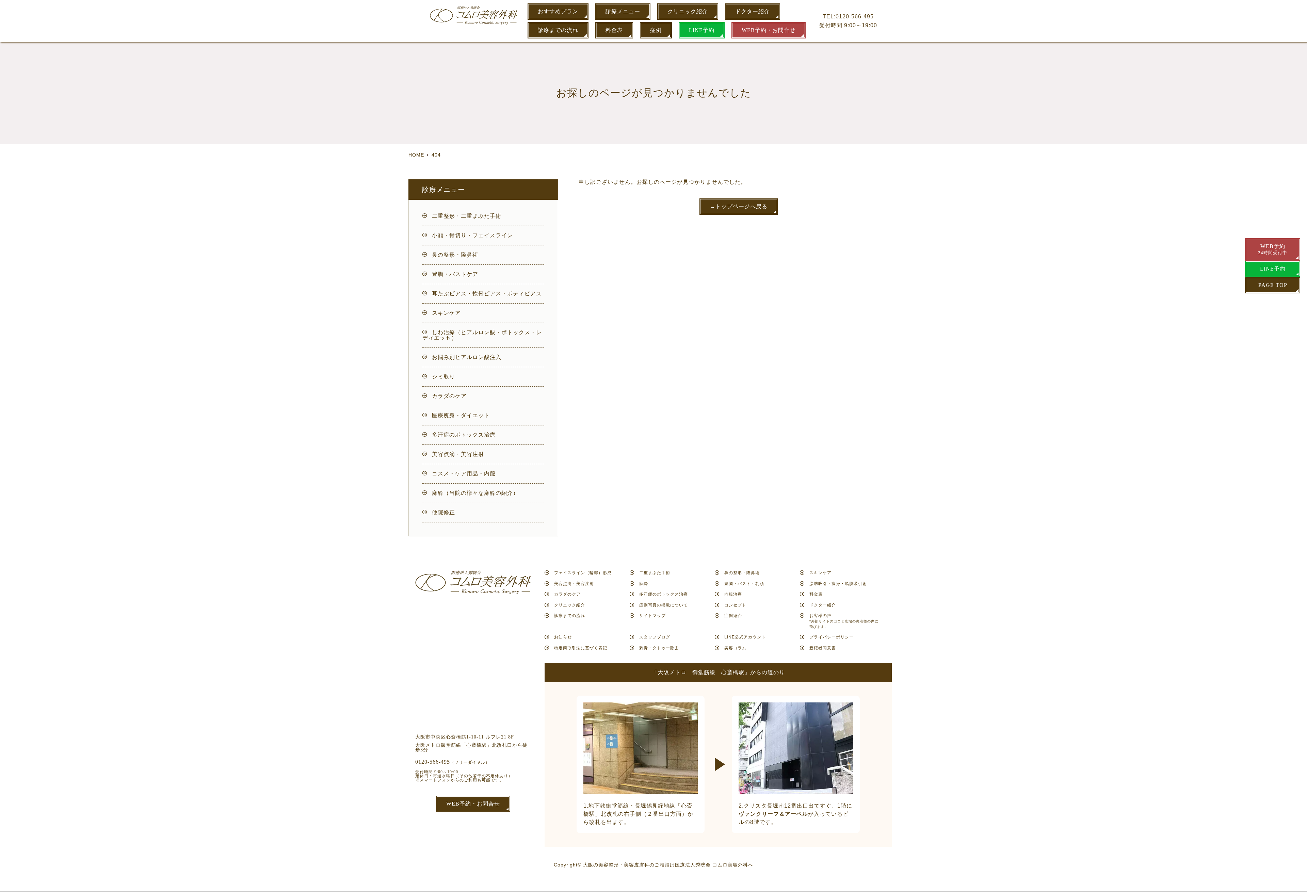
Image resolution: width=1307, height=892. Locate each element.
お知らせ (563, 637)
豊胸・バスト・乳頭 (744, 583)
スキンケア (446, 313)
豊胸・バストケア (455, 274)
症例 (656, 30)
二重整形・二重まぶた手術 (466, 216)
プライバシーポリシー (831, 637)
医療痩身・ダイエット (461, 415)
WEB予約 (1272, 249)
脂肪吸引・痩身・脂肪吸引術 (838, 583)
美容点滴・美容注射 (458, 454)
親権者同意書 (822, 648)
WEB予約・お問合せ (768, 30)
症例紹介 (733, 615)
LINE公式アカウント (745, 637)
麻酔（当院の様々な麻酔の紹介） (475, 493)
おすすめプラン (558, 11)
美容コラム (735, 648)
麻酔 (643, 583)
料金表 (614, 30)
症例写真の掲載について (663, 605)
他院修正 (443, 512)
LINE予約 (701, 30)
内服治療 (733, 594)
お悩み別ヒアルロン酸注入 (466, 357)
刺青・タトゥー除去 (659, 648)
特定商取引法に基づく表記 (580, 648)
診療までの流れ (558, 30)
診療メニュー (623, 11)
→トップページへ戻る (739, 206)
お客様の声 (843, 620)
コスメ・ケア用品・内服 (464, 473)
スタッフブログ (654, 637)
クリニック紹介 (687, 11)
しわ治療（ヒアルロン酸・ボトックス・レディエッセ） (482, 335)
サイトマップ (652, 615)
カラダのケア (449, 396)
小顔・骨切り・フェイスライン (472, 235)
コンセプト (735, 605)
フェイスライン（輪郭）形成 (583, 572)
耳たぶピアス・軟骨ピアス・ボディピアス (487, 293)
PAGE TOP (1272, 285)
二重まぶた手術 (654, 572)
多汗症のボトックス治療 (464, 435)
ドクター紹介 (752, 11)
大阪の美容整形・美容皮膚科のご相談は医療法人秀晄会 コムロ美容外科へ (668, 864)
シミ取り (443, 376)
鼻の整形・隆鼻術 (455, 255)
